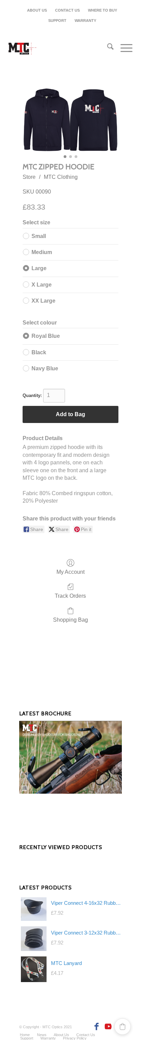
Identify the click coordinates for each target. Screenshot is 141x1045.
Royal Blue (45, 336)
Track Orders (70, 596)
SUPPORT (57, 20)
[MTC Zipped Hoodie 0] (70, 120)
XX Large (43, 301)
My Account (70, 572)
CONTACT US (67, 10)
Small (38, 236)
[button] (122, 1026)
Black (38, 352)
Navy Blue (44, 368)
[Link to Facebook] (96, 1026)
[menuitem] (37, 10)
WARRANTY (85, 20)
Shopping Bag (70, 620)
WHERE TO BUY (102, 10)
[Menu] (123, 48)
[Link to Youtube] (106, 1026)
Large (39, 268)
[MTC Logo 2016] (58, 49)
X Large (41, 285)
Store (29, 177)
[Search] (107, 48)
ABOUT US (37, 10)
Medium (41, 252)
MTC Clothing (61, 177)
